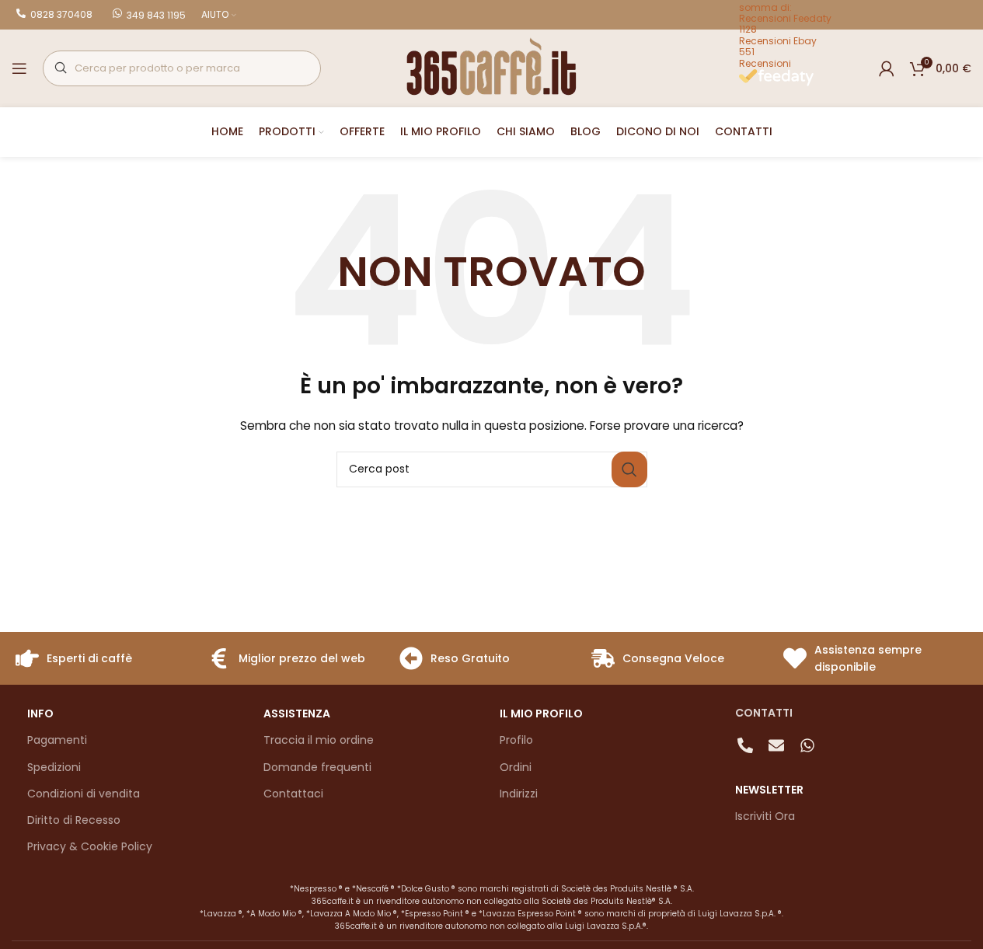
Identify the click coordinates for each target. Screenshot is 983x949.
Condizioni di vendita (83, 793)
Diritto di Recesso (73, 820)
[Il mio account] (886, 68)
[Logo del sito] (491, 67)
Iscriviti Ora (765, 816)
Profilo (516, 740)
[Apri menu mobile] (19, 68)
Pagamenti (57, 740)
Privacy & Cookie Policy (89, 846)
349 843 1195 (156, 15)
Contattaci (293, 793)
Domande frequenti (317, 767)
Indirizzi (519, 793)
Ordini (516, 767)
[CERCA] (629, 469)
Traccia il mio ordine (318, 740)
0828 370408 (61, 14)
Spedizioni (54, 767)
